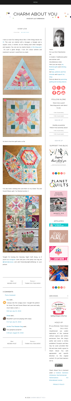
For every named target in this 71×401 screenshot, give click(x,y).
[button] (35, 2)
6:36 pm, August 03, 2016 (15, 333)
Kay (8, 300)
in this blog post (36, 47)
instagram (12, 259)
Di (3, 42)
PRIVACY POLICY (58, 384)
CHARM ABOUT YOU (35, 14)
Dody (8, 316)
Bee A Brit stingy (25, 32)
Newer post (11, 283)
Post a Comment (10, 295)
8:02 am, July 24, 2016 (14, 311)
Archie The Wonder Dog (15, 326)
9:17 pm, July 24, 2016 (14, 322)
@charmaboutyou (8, 262)
